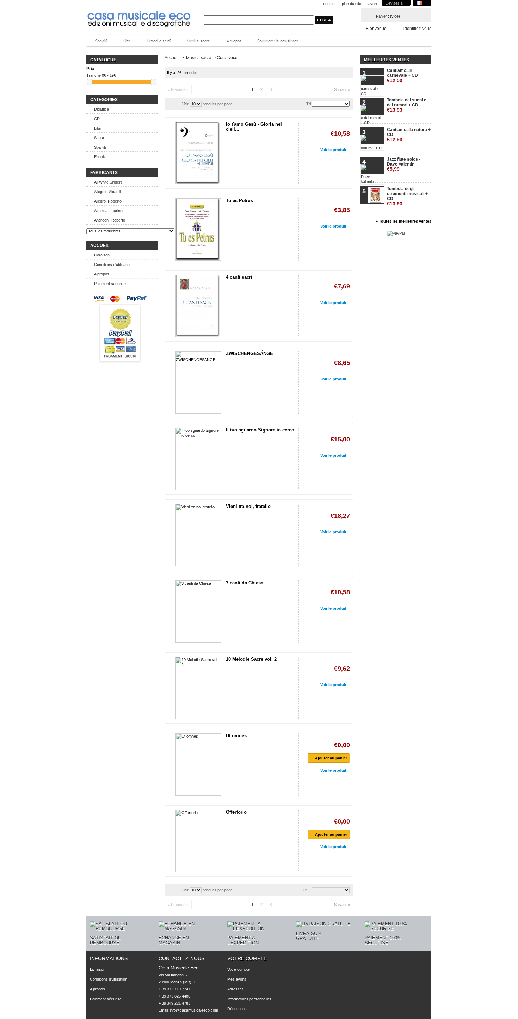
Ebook (99, 157)
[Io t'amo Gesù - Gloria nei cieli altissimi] (198, 153)
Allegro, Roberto (108, 201)
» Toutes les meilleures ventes (403, 221)
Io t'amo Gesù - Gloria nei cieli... (254, 127)
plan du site (351, 3)
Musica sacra (195, 42)
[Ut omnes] (198, 764)
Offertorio (236, 812)
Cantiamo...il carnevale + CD (402, 75)
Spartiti (97, 42)
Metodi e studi (155, 42)
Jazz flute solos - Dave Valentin (403, 164)
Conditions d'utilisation (112, 264)
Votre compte (247, 958)
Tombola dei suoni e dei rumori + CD (406, 105)
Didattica (101, 109)
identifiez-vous (417, 28)
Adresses (235, 989)
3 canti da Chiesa (244, 582)
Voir (185, 104)
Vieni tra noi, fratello (248, 506)
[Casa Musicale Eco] (139, 14)
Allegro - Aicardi (107, 191)
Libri (123, 42)
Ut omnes (236, 735)
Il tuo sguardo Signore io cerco (260, 430)
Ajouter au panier (331, 758)
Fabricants (104, 172)
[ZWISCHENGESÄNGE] (198, 382)
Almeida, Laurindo (109, 211)
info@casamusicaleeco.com (194, 1010)
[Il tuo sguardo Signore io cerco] (198, 459)
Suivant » (342, 89)
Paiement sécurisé (110, 283)
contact (329, 3)
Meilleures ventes (386, 59)
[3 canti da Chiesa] (198, 611)
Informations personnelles (249, 999)
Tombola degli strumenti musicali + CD (407, 196)
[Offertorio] (198, 841)
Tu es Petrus (239, 200)
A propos (234, 40)
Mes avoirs (236, 979)
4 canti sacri (239, 277)
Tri (308, 104)
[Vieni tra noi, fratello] (198, 535)
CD (97, 119)
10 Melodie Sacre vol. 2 (251, 659)
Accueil (99, 245)
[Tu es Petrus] (198, 229)
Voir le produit (333, 150)
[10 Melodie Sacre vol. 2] (198, 688)
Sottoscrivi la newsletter (277, 40)
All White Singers (108, 182)
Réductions (237, 1009)
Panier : (382, 16)
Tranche (93, 75)
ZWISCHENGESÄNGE (249, 353)
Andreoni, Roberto (109, 220)
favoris (373, 3)
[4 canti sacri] (198, 306)
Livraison (102, 255)
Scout (99, 138)
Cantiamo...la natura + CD (409, 134)
